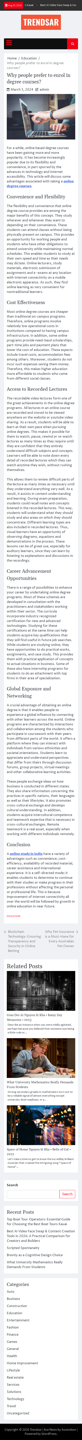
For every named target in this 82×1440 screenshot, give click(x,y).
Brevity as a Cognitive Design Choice (35, 1255)
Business (13, 1299)
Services (13, 1385)
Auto (10, 1292)
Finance (13, 1334)
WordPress (49, 1434)
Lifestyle (13, 1370)
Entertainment (18, 1320)
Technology (15, 1399)
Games (12, 1342)
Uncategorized (18, 1413)
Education (13, 916)
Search (12, 1185)
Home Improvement (22, 1363)
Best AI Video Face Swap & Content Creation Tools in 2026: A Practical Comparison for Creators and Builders (41, 1236)
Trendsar (36, 1430)
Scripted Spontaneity (23, 1248)
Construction (17, 1306)
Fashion (13, 1327)
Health (12, 1356)
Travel (11, 1406)
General (13, 1349)
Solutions (14, 1392)
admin (44, 89)
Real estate (15, 1377)
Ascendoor (69, 1430)
